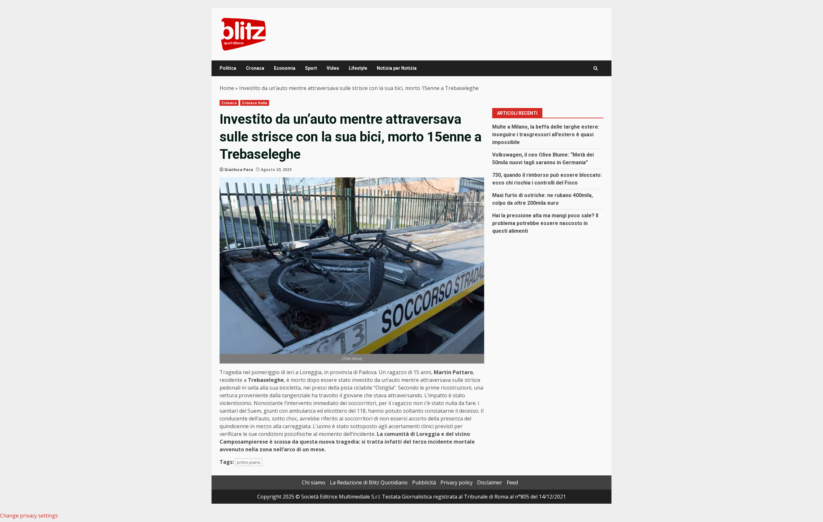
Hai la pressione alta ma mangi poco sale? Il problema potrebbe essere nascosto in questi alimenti (545, 223)
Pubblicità (424, 482)
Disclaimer (489, 482)
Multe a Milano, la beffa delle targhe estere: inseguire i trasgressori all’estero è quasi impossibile (545, 134)
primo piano (248, 462)
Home (227, 88)
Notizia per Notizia (397, 68)
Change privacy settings (29, 515)
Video (333, 68)
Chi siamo (313, 482)
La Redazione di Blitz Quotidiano (369, 482)
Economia (284, 68)
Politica (228, 68)
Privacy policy (456, 482)
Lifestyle (358, 68)
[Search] (595, 68)
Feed (512, 482)
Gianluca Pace (238, 169)
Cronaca (255, 68)
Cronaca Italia (254, 103)
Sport (311, 68)
